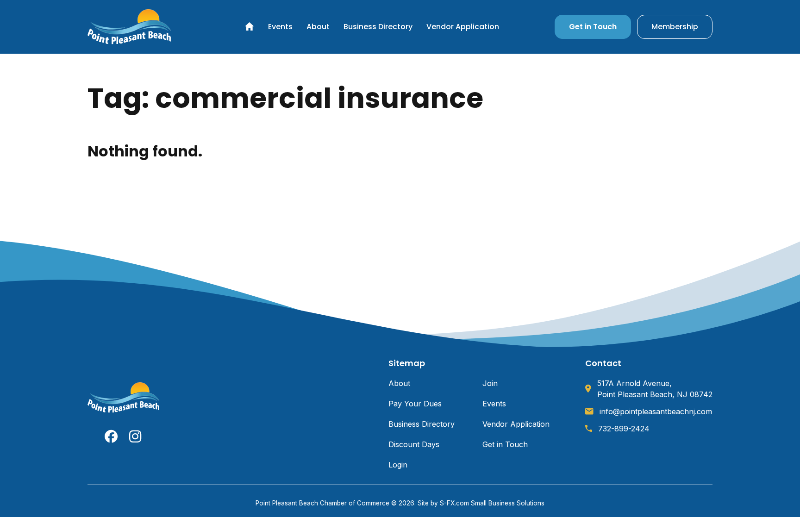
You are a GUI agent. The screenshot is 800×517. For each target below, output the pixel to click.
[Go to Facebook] (111, 436)
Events (280, 26)
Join (490, 383)
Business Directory (378, 26)
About (318, 26)
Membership (674, 26)
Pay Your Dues (415, 403)
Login (397, 464)
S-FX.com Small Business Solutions (492, 503)
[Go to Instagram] (135, 436)
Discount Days (413, 444)
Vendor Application (462, 26)
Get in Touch (593, 26)
